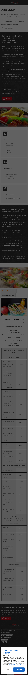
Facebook (16, 664)
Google (11, 664)
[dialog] (14, 660)
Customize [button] (8, 669)
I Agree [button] (19, 669)
